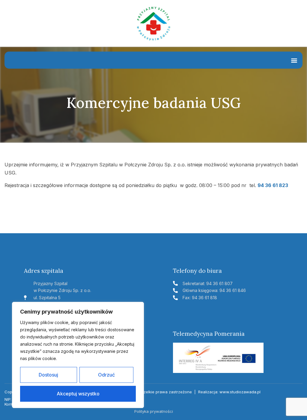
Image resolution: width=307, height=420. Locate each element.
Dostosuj (48, 375)
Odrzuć (106, 375)
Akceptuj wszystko (78, 394)
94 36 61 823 (273, 185)
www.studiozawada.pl (240, 391)
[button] (294, 60)
